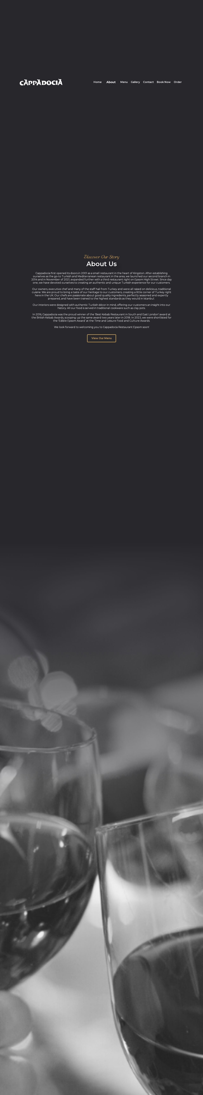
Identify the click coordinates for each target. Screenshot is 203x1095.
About (111, 82)
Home (98, 82)
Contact (148, 82)
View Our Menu (102, 338)
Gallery (135, 82)
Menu (124, 82)
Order (178, 82)
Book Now (164, 82)
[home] (41, 82)
